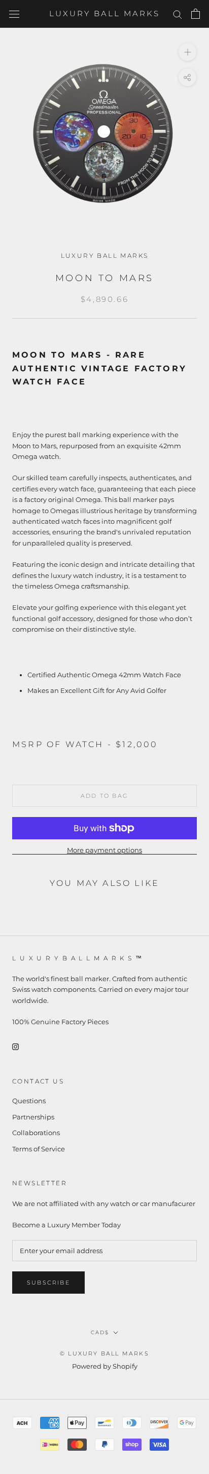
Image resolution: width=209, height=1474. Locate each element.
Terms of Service (38, 1149)
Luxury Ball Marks (105, 255)
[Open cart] (195, 14)
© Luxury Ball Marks (104, 1353)
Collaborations (36, 1133)
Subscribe (48, 1282)
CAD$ (100, 1332)
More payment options (104, 850)
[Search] (177, 14)
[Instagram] (15, 1046)
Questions (29, 1101)
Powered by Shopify (104, 1366)
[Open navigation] (14, 14)
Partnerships (33, 1117)
